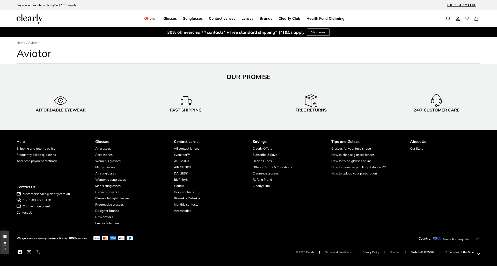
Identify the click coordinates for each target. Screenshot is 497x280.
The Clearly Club (461, 5)
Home (21, 43)
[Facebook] (20, 252)
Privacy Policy (371, 252)
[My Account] (458, 19)
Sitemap (395, 252)
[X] (38, 252)
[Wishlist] (467, 19)
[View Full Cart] (476, 19)
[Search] (448, 19)
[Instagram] (29, 252)
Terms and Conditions (338, 252)
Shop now (318, 32)
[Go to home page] (29, 19)
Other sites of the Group (460, 252)
